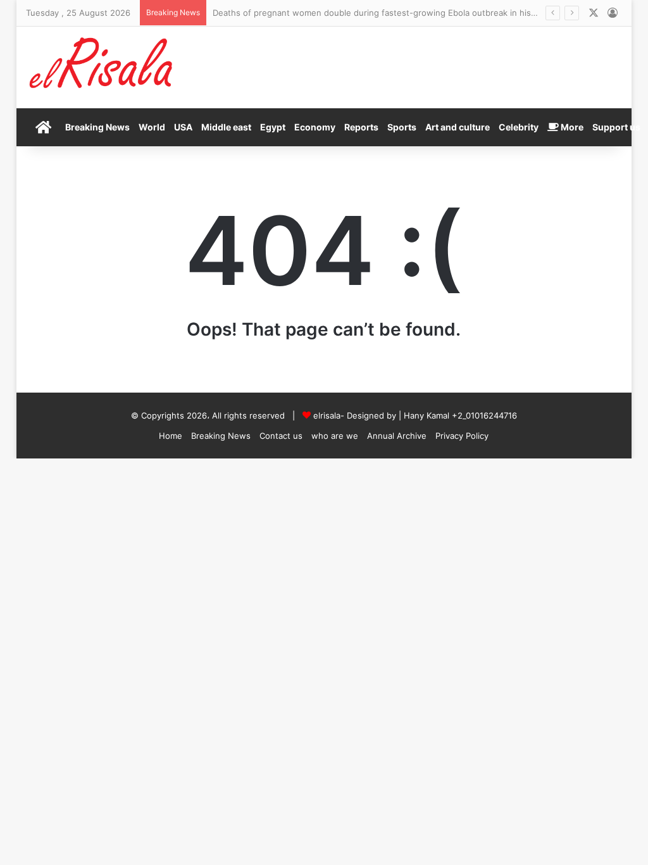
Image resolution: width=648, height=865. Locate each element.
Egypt (272, 127)
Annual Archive (397, 436)
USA (183, 127)
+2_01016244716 (484, 415)
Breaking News (97, 127)
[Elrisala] (102, 67)
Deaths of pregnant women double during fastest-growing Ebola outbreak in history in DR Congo (405, 13)
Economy (314, 127)
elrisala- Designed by (356, 415)
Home (170, 436)
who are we (334, 436)
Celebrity (519, 127)
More (571, 127)
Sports (401, 127)
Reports (361, 127)
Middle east (226, 127)
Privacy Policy (462, 436)
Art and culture (457, 127)
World (152, 127)
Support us (616, 127)
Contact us (280, 436)
